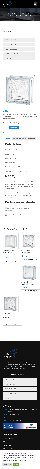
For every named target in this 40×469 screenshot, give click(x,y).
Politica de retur (7, 445)
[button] (34, 76)
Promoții (7, 58)
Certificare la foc (12, 215)
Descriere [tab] (7, 138)
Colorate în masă (10, 44)
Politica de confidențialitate (10, 449)
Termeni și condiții (8, 438)
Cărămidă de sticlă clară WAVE (29, 283)
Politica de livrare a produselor (11, 442)
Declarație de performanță (14, 208)
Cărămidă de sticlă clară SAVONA (8, 316)
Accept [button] (16, 464)
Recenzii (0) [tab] (31, 138)
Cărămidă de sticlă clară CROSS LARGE (9, 253)
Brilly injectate (10, 49)
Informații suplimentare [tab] (19, 138)
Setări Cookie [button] (7, 464)
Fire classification (22, 215)
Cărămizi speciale (10, 54)
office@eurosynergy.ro (16, 420)
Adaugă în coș (14, 127)
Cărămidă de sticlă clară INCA (28, 252)
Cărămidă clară (10, 40)
